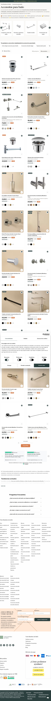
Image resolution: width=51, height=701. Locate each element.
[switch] (19, 360)
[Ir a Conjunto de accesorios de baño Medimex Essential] (13, 104)
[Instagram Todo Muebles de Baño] (4, 645)
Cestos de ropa (13, 525)
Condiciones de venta (43, 694)
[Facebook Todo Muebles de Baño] (1, 645)
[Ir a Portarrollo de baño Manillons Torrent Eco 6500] (13, 415)
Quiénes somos (29, 639)
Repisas (12, 570)
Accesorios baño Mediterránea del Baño (25, 543)
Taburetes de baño (14, 564)
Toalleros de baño (4, 547)
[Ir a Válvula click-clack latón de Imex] (38, 145)
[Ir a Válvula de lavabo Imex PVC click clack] (13, 66)
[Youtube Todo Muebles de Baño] (7, 645)
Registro (2, 663)
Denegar (9, 365)
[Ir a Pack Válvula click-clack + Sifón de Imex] (13, 145)
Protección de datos (38, 692)
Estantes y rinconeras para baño (13, 533)
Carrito (2, 665)
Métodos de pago (31, 696)
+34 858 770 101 (38, 670)
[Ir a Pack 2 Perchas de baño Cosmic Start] (13, 221)
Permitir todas (41, 365)
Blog (27, 647)
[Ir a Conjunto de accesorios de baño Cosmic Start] (38, 302)
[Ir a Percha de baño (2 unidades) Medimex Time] (38, 183)
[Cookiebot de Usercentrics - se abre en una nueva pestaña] (43, 335)
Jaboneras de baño (4, 537)
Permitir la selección (25, 365)
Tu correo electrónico (23, 616)
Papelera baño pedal (41, 45)
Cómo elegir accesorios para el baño (10, 45)
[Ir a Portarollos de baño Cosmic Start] (38, 104)
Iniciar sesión (3, 661)
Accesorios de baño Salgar (27, 45)
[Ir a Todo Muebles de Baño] (13, 637)
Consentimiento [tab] (9, 338)
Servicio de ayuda (38, 674)
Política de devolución (43, 696)
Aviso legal (28, 692)
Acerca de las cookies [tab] (42, 338)
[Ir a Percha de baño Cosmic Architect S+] (13, 261)
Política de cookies (31, 694)
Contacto (28, 645)
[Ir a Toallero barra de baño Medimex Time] (38, 415)
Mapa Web (29, 698)
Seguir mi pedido (4, 669)
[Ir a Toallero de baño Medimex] (38, 66)
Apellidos (36, 610)
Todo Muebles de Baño (6, 4)
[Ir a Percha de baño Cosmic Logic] (13, 377)
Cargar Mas (25, 445)
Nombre (20, 610)
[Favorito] (22, 57)
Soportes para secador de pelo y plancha (14, 560)
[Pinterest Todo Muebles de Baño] (10, 645)
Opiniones (28, 641)
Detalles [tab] (25, 338)
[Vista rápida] (21, 75)
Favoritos (2, 667)
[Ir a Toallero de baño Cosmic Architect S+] (13, 302)
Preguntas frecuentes (31, 643)
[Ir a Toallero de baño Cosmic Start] (38, 377)
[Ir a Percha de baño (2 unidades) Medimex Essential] (38, 261)
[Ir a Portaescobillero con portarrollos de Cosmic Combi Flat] (38, 221)
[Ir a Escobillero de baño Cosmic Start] (13, 183)
